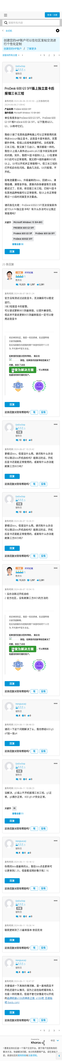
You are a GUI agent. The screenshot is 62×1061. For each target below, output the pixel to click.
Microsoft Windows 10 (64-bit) (28, 222)
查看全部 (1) (17, 813)
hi (14, 808)
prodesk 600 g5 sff (23, 233)
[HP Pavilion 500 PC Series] (19, 55)
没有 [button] (43, 412)
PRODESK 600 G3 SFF (24, 227)
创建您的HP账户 (13, 48)
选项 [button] (57, 31)
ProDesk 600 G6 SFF (45, 233)
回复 (12, 251)
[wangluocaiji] (9, 706)
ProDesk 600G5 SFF (23, 238)
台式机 (9, 30)
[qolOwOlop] (9, 68)
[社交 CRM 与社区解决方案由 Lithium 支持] (38, 1041)
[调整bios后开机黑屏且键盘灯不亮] (22, 55)
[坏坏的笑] (9, 275)
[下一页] (59, 55)
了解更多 (31, 48)
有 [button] (34, 412)
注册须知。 (33, 1055)
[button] (55, 65)
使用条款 (22, 1055)
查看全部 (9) (17, 244)
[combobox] (31, 23)
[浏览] (4, 15)
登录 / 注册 (52, 14)
